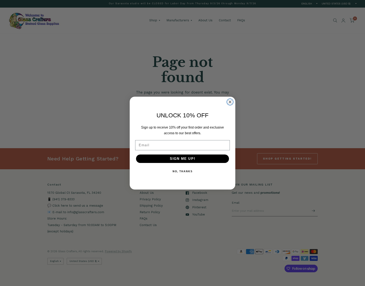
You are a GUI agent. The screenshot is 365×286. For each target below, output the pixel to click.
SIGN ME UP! (182, 158)
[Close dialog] (230, 102)
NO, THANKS (183, 171)
